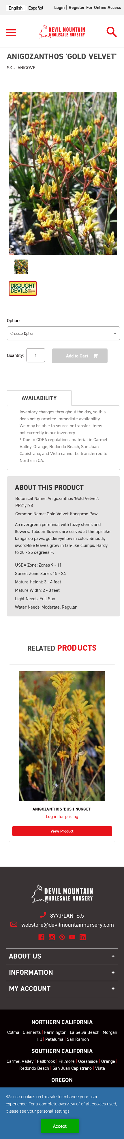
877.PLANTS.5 (67, 915)
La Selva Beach (84, 1032)
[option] (35, 8)
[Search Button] (111, 30)
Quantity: (15, 355)
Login (59, 7)
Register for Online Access (95, 7)
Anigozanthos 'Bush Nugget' (62, 809)
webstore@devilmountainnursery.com (67, 924)
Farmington (55, 1032)
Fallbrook (46, 1061)
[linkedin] (83, 937)
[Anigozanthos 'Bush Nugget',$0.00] (62, 736)
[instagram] (52, 937)
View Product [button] (62, 831)
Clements (32, 1032)
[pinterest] (62, 937)
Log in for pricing (62, 816)
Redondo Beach (34, 1068)
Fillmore (67, 1061)
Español (35, 8)
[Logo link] (11, 35)
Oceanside (88, 1061)
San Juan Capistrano (72, 1068)
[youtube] (72, 937)
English (15, 8)
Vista (100, 1068)
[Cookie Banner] (62, 1113)
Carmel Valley (20, 1061)
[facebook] (41, 937)
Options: (14, 320)
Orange (108, 1061)
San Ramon (78, 1039)
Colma (13, 1032)
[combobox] (15, 8)
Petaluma (54, 1039)
